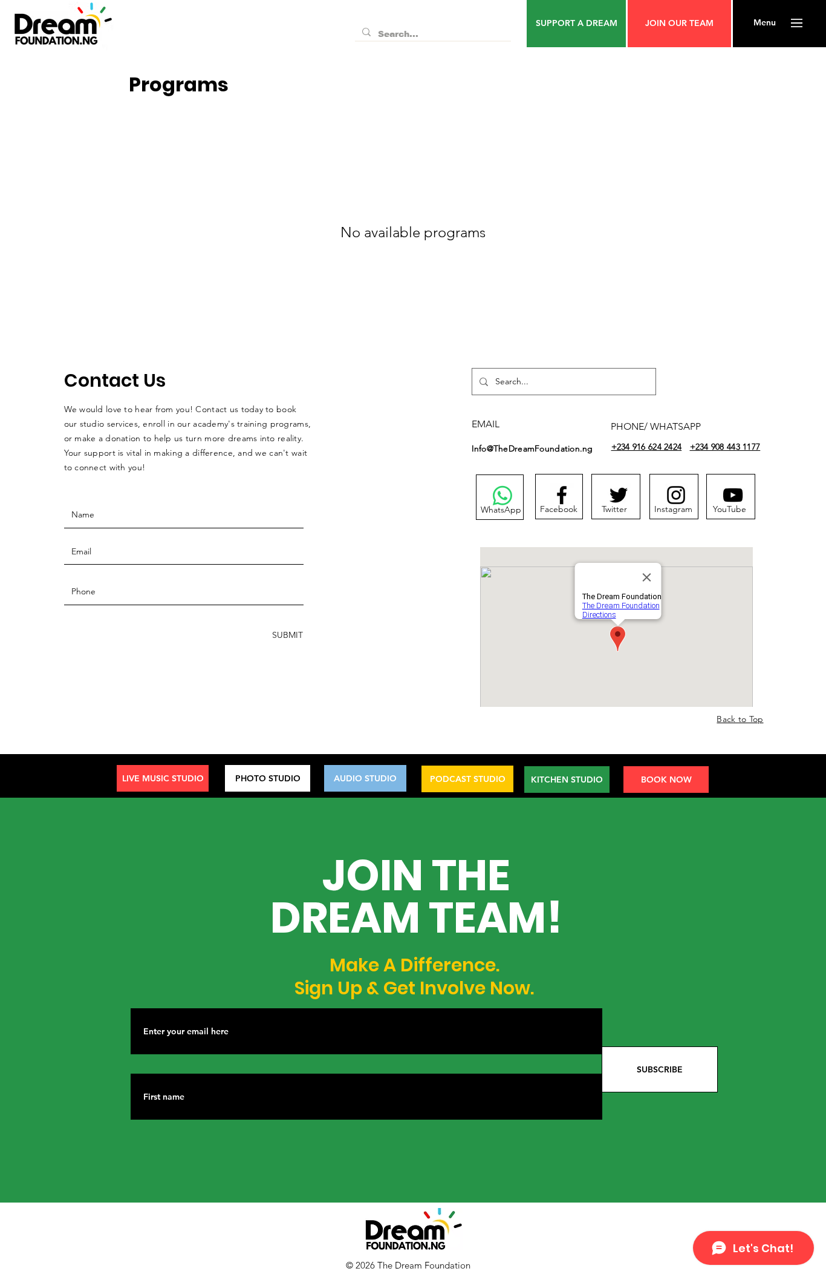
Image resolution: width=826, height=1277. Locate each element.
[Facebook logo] (562, 495)
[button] (576, 23)
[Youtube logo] (733, 495)
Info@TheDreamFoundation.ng (532, 448)
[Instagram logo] (676, 495)
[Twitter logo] (618, 495)
